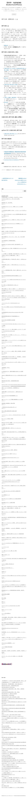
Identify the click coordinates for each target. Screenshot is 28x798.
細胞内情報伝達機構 (6, 594)
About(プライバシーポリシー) (7, 795)
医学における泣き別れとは (8, 567)
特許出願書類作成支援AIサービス (8, 774)
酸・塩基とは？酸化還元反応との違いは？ (10, 285)
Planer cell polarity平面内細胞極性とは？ (10, 395)
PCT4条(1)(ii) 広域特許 (6, 755)
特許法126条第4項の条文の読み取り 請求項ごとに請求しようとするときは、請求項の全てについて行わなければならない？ (14, 734)
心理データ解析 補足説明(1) (10, 97)
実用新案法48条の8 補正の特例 (8, 743)
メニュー (14, 14)
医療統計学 (8, 169)
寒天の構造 (4, 598)
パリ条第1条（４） (5, 740)
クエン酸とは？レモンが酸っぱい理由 (9, 550)
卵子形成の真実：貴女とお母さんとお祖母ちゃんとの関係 (13, 461)
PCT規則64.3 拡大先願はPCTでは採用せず (10, 751)
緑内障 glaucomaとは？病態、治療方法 (9, 449)
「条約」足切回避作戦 (6, 739)
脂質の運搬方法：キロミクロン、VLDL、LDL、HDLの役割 (13, 236)
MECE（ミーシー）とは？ (7, 609)
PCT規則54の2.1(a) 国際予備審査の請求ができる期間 (12, 371)
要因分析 (6, 45)
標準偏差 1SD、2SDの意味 (7, 202)
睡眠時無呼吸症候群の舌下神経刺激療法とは (10, 316)
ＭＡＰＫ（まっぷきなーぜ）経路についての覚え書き (12, 656)
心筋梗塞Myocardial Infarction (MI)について (10, 457)
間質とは (3, 601)
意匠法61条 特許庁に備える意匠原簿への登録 (11, 697)
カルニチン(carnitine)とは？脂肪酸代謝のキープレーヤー (13, 543)
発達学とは (4, 571)
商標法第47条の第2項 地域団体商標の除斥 (10, 380)
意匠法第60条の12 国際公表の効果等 (9, 693)
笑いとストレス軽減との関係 (7, 418)
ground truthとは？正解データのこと (9, 453)
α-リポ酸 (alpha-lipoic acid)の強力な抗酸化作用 (11, 491)
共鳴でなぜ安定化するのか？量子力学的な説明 (11, 781)
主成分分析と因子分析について (10, 133)
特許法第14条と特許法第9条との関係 (9, 737)
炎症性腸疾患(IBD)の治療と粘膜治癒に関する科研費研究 (13, 760)
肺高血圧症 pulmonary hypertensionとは (10, 628)
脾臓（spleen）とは (6, 554)
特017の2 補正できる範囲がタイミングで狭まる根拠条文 (13, 787)
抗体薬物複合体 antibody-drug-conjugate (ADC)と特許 (12, 312)
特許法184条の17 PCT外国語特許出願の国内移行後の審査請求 (14, 742)
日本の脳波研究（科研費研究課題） (9, 240)
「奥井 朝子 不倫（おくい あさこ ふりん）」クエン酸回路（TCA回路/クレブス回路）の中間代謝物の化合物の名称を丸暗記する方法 (14, 439)
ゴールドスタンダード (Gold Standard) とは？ (11, 303)
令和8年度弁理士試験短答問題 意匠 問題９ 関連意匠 (13, 688)
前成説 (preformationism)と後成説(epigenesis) (11, 581)
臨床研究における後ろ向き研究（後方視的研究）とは (12, 244)
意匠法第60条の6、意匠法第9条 (8, 695)
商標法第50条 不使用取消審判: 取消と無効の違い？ (12, 684)
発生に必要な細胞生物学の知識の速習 (9, 411)
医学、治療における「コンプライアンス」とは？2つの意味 (13, 470)
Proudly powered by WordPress (20, 795)
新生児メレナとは (5, 776)
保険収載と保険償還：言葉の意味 (8, 403)
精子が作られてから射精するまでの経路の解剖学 (11, 498)
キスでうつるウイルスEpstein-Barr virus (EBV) (11, 605)
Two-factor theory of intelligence (11, 159)
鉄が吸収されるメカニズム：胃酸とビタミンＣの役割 (12, 206)
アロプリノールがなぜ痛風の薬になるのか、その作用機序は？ (14, 721)
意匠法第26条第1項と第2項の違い (8, 687)
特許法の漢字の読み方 (6, 769)
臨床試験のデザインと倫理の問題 (8, 502)
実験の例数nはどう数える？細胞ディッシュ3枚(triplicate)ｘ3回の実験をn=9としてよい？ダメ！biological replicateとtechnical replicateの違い (14, 290)
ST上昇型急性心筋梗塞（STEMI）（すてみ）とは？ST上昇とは (14, 210)
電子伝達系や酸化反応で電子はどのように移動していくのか (13, 761)
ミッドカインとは (5, 547)
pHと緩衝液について (6, 494)
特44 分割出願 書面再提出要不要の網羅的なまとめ (12, 275)
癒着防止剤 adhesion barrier (7, 227)
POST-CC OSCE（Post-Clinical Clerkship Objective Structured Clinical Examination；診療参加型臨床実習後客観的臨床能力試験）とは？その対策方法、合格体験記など (14, 386)
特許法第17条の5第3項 (6, 727)
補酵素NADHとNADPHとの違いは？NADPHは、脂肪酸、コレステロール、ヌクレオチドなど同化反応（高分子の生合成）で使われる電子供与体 (14, 297)
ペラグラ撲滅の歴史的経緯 (7, 646)
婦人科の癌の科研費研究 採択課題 (8, 320)
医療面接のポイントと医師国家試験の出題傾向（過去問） (13, 590)
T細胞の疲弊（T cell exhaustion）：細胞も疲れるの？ (12, 391)
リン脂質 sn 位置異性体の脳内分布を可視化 (10, 766)
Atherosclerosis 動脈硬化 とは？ (8, 643)
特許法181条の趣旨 (5, 726)
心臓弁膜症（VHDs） (6, 367)
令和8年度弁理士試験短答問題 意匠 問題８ (11, 692)
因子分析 (6, 78)
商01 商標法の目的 (5, 785)
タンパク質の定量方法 (6, 613)
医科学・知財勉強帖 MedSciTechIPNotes (14, 4)
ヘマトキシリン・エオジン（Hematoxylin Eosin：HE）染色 (13, 414)
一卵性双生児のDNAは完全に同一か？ (9, 407)
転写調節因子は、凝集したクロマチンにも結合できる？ (13, 716)
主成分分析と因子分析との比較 (10, 84)
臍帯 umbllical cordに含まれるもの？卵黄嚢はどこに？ (12, 223)
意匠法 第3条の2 (5, 690)
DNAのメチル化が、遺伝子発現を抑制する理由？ (11, 714)
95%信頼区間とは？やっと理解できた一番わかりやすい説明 (13, 219)
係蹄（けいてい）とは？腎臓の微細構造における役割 (12, 399)
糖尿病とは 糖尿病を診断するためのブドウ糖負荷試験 (13, 533)
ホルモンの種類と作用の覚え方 (8, 564)
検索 (2, 189)
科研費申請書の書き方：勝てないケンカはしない (11, 428)
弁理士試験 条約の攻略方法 (7, 756)
